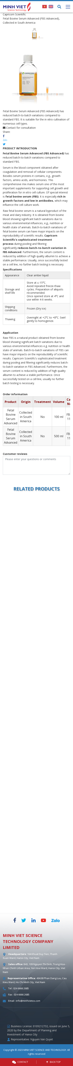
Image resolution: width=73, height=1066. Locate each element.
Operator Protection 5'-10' (36, 566)
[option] (36, 33)
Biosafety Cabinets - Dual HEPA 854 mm (36, 900)
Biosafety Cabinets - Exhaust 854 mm (36, 733)
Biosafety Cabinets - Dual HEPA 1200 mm (36, 817)
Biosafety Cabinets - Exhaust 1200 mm (36, 650)
